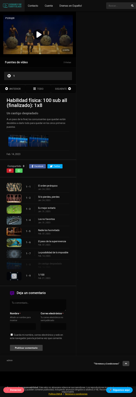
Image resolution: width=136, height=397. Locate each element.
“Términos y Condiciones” (106, 363)
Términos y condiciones (76, 394)
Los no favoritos (46, 219)
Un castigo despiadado (50, 263)
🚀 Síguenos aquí (119, 390)
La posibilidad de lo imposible (53, 252)
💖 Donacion (13, 390)
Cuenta (49, 5)
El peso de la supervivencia (52, 241)
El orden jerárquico (48, 185)
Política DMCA (55, 394)
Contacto (33, 5)
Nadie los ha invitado (49, 230)
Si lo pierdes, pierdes (49, 197)
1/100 (41, 274)
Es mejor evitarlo (47, 208)
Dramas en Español (70, 5)
